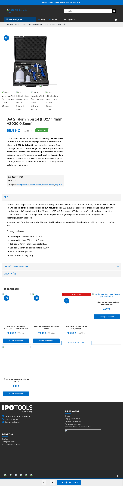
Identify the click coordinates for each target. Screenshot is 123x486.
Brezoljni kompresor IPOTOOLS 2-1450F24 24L (16, 327)
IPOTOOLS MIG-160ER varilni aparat (46, 327)
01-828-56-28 (12, 419)
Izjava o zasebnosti (73, 421)
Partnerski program (73, 424)
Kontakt (5, 439)
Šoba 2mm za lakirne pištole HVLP (16, 380)
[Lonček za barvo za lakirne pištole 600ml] (106, 295)
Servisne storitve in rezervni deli (78, 427)
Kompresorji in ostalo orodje (29, 184)
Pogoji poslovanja (72, 419)
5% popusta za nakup (11, 444)
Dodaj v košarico (69, 482)
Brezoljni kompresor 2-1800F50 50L (76, 327)
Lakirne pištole (48, 184)
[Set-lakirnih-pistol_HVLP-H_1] (30, 61)
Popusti (58, 184)
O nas (67, 416)
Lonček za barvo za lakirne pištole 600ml (107, 303)
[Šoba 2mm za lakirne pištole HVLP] (16, 360)
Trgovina (17, 24)
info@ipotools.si (13, 422)
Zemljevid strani (8, 442)
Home (9, 24)
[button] (61, 197)
